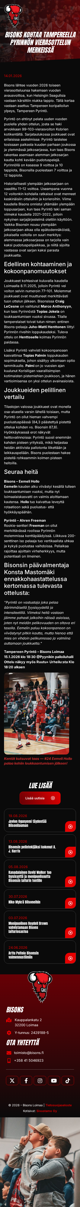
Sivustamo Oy (46, 1111)
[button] (72, 8)
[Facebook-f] (26, 1080)
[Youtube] (54, 1080)
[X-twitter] (12, 1080)
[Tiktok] (68, 1080)
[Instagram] (40, 1080)
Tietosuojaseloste (58, 1105)
